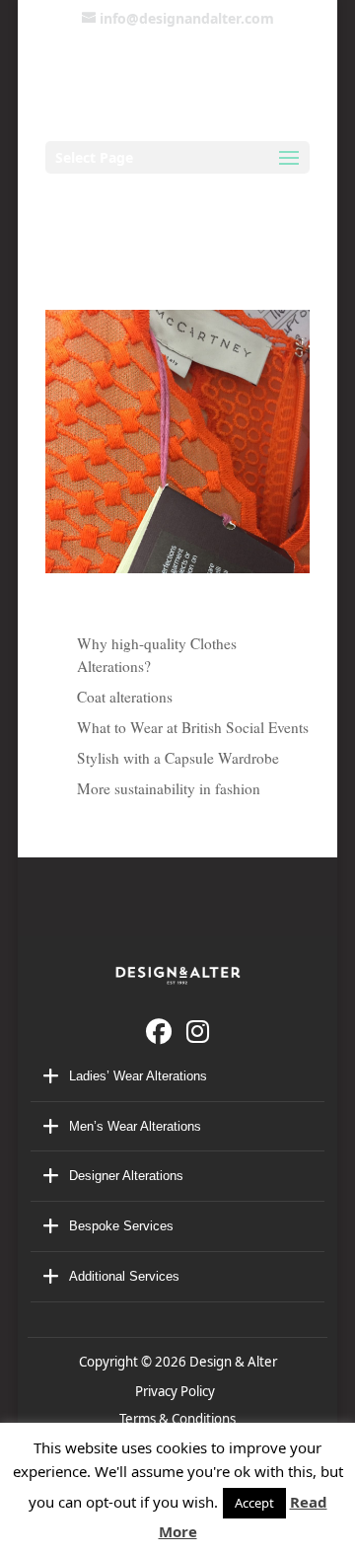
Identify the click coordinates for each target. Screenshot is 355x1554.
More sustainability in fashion (168, 788)
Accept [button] (254, 1503)
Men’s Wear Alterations (135, 1126)
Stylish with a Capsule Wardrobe (178, 758)
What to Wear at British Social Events (193, 727)
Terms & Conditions (177, 1419)
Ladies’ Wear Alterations (138, 1076)
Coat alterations (125, 696)
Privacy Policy (178, 1391)
